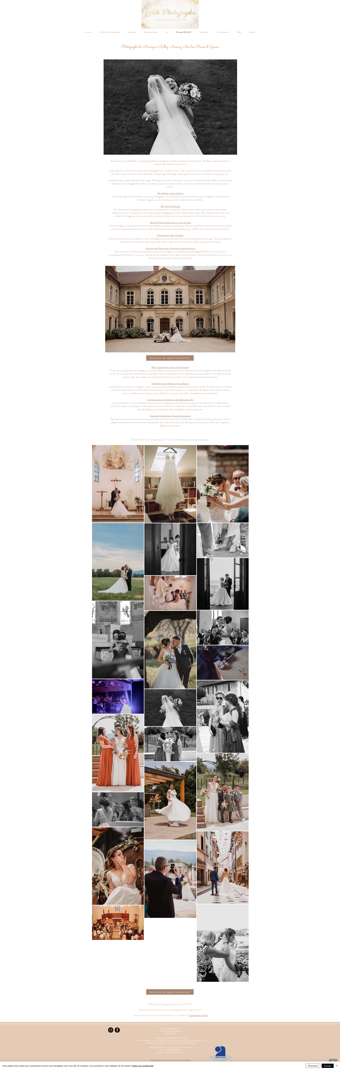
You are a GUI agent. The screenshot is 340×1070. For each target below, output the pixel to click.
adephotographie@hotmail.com (171, 1052)
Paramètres (313, 1065)
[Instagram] (110, 1030)
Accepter (327, 1065)
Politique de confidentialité (143, 1065)
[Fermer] (336, 1066)
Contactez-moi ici (198, 1015)
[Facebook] (117, 1030)
